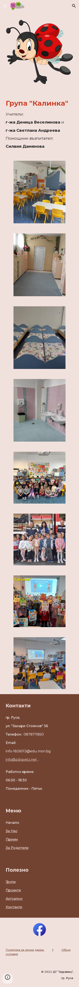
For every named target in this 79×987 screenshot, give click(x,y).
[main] (39, 123)
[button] (5, 6)
